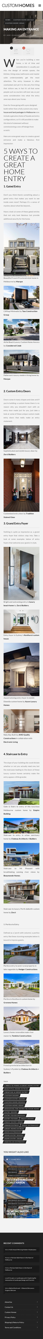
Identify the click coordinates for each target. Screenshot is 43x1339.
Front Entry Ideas (14, 1122)
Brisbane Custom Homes (20, 1169)
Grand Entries (12, 1125)
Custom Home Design (23, 20)
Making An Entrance (15, 1142)
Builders (12, 1207)
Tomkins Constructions (21, 1036)
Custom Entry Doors (15, 1099)
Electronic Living (11, 742)
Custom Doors (12, 1095)
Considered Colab (13, 345)
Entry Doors (11, 1112)
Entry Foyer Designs (15, 1115)
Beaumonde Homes (12, 875)
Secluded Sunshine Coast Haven (20, 1181)
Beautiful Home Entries (16, 1089)
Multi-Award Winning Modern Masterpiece (22, 1250)
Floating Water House (18, 1212)
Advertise (8, 1302)
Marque (19, 281)
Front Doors (27, 1119)
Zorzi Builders (23, 605)
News (7, 20)
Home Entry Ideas (13, 1138)
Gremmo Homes (10, 1002)
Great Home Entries (14, 1128)
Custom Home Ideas (14, 23)
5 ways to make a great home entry (22, 1085)
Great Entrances (30, 1125)
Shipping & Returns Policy (14, 1322)
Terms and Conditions (13, 1327)
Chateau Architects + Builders (24, 839)
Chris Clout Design (17, 1175)
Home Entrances (13, 1132)
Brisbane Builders (17, 1200)
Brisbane (12, 1172)
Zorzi (13, 912)
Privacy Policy (10, 1317)
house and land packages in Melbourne (19, 112)
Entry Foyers (11, 1119)
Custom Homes (10, 1312)
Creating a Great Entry (16, 1092)
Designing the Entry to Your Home (22, 1109)
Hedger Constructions (28, 969)
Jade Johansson (14, 35)
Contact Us (9, 1307)
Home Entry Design (14, 1135)
